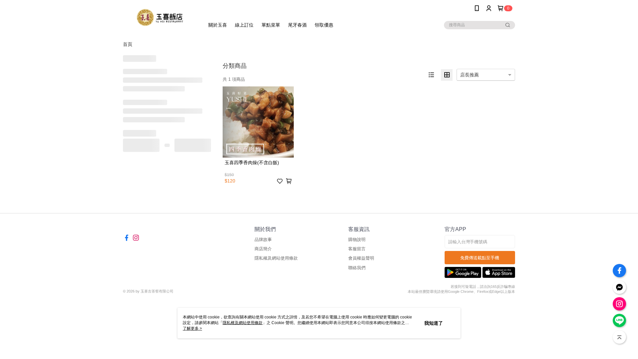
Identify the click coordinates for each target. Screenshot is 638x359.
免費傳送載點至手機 (479, 257)
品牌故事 (263, 239)
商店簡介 (263, 248)
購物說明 (357, 239)
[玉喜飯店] (160, 17)
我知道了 (433, 323)
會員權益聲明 (361, 258)
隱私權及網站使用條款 (276, 258)
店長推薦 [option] (469, 74)
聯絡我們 (357, 267)
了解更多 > (192, 328)
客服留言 (357, 248)
